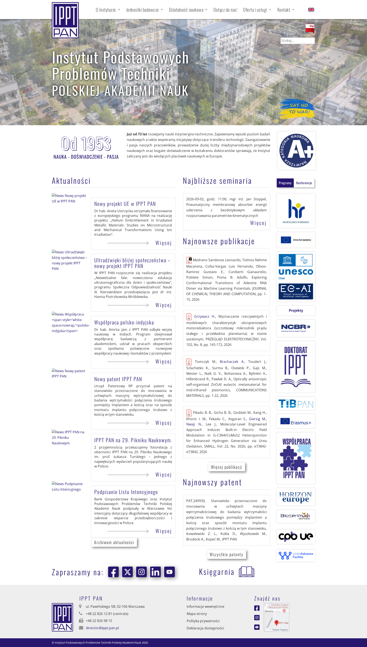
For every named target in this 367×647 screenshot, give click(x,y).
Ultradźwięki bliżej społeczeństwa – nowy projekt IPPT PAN (132, 262)
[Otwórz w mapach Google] (276, 617)
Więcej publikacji (226, 467)
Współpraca (124, 322)
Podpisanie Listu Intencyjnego (126, 491)
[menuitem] (108, 9)
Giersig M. (257, 419)
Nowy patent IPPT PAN (118, 379)
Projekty (296, 310)
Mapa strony (197, 613)
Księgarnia (217, 571)
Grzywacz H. (204, 316)
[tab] (285, 182)
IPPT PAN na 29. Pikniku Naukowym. (133, 440)
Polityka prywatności (203, 621)
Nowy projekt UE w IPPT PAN (125, 203)
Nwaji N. (194, 424)
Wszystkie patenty (226, 554)
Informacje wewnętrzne (205, 606)
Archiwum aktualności (114, 542)
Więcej (163, 242)
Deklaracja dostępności (205, 628)
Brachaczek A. (232, 361)
